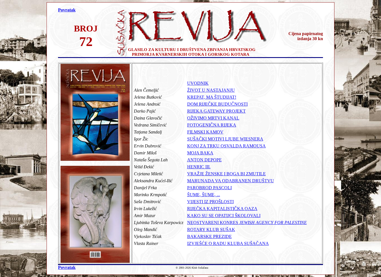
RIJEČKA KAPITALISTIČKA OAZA (222, 208)
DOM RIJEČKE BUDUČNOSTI (217, 104)
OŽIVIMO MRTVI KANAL (213, 118)
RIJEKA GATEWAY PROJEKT (216, 111)
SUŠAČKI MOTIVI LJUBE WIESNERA (225, 139)
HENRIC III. (199, 166)
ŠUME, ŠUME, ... (203, 194)
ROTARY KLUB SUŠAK (211, 229)
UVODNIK (198, 83)
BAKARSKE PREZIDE (209, 236)
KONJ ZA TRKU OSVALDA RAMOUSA (226, 146)
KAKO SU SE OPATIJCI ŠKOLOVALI (224, 215)
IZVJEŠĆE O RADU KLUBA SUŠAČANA (228, 243)
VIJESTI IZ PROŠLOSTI (210, 201)
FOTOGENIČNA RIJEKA (211, 125)
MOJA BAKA (200, 152)
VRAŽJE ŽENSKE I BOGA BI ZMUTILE (226, 173)
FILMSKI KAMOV (205, 132)
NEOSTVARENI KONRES (247, 222)
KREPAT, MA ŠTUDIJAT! (211, 97)
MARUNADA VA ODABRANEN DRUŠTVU (230, 180)
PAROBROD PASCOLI (209, 187)
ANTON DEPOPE (204, 159)
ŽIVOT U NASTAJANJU (211, 90)
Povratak (67, 10)
